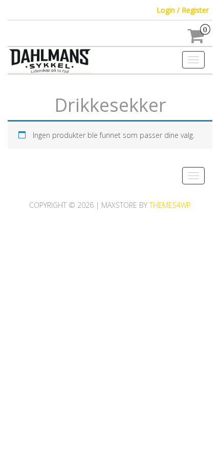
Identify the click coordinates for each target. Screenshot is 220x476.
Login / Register (183, 10)
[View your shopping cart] (196, 39)
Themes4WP (170, 205)
